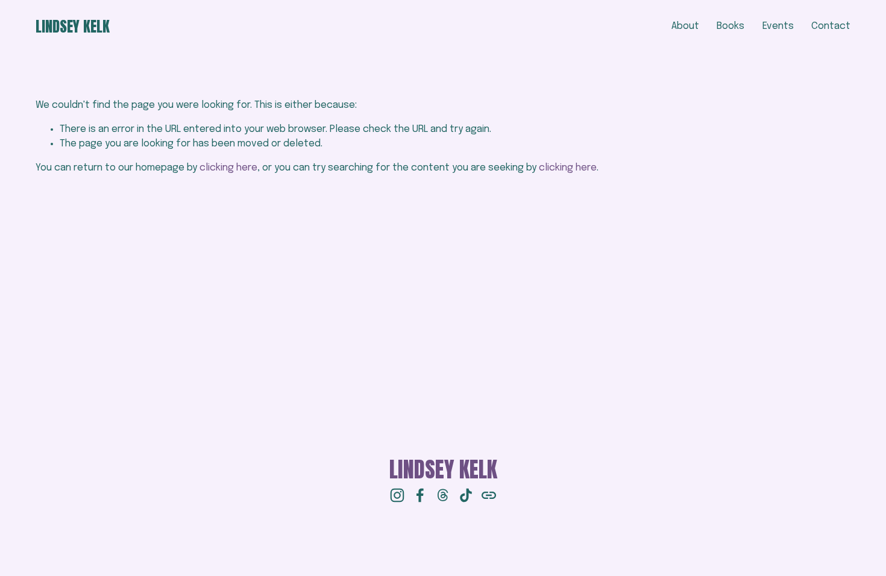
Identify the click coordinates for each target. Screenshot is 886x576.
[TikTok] (466, 495)
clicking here (228, 168)
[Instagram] (397, 495)
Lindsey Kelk (73, 26)
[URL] (489, 495)
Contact (830, 26)
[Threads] (443, 495)
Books (730, 26)
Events (778, 26)
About (685, 26)
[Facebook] (420, 495)
